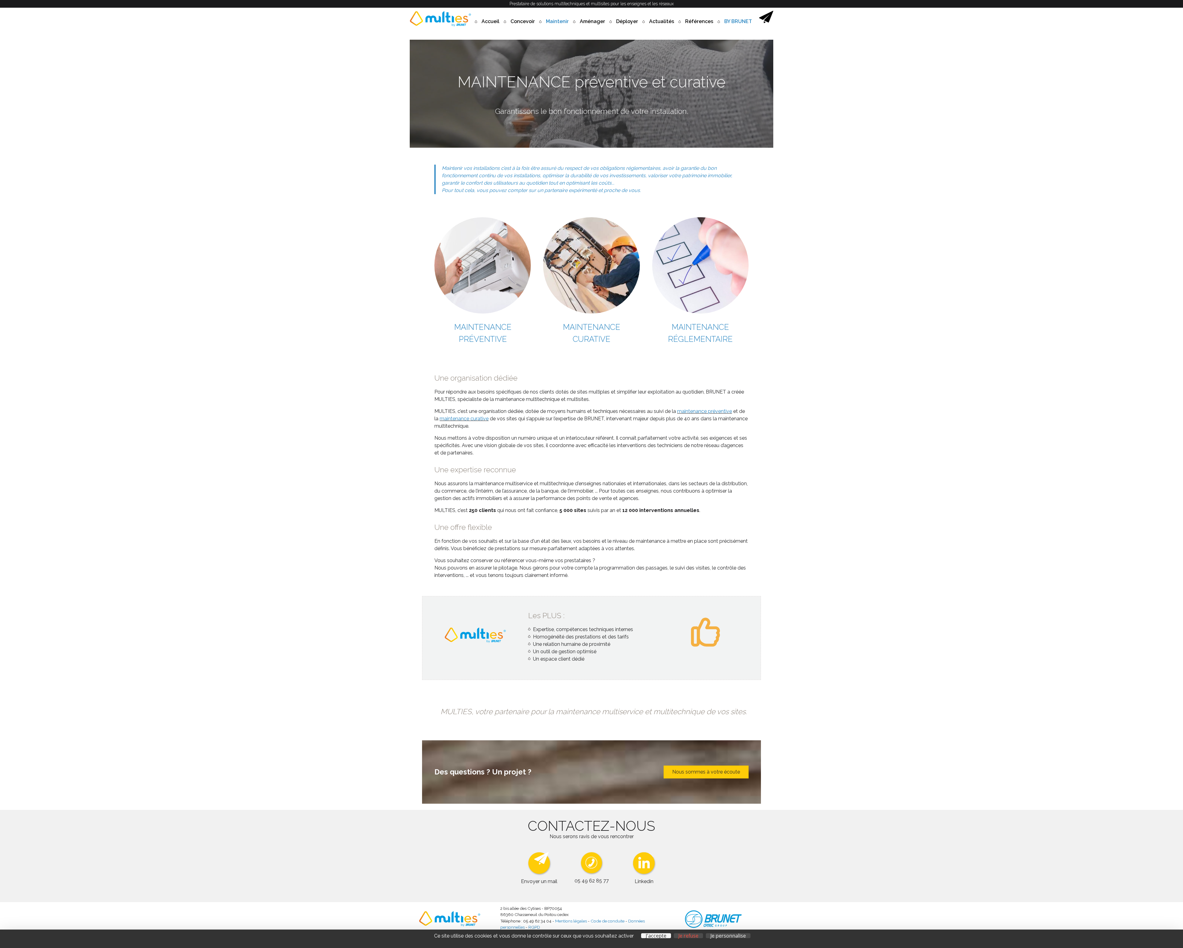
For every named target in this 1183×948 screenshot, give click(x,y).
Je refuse (688, 935)
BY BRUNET (738, 21)
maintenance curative (464, 419)
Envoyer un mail (539, 881)
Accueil (490, 21)
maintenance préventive (704, 411)
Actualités (661, 21)
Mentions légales (571, 920)
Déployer (627, 21)
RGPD (534, 927)
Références (699, 21)
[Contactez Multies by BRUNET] (766, 21)
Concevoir (522, 21)
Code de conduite (607, 920)
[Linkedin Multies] (644, 874)
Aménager (592, 21)
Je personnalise (728, 935)
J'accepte (656, 935)
